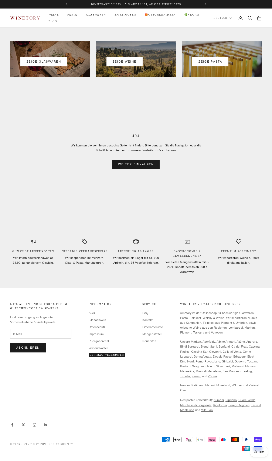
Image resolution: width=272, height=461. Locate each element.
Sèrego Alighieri (238, 405)
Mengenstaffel (152, 334)
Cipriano (231, 400)
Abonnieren (28, 347)
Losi (227, 366)
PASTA (72, 14)
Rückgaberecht (99, 341)
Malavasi (238, 366)
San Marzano (231, 371)
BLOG (52, 21)
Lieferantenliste (152, 327)
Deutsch (220, 18)
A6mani (219, 400)
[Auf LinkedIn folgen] (45, 425)
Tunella (185, 376)
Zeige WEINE (125, 61)
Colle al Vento (232, 351)
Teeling (247, 371)
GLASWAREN (96, 14)
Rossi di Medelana (208, 371)
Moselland (223, 385)
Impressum (96, 334)
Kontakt (147, 320)
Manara (250, 366)
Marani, (210, 385)
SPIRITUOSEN (125, 14)
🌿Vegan (191, 14)
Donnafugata (202, 356)
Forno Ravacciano (208, 361)
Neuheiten (149, 341)
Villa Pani (207, 410)
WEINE (53, 14)
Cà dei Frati (239, 346)
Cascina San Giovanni (206, 351)
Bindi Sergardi (189, 346)
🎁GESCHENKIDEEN (160, 14)
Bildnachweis (97, 320)
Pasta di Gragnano (192, 366)
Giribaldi (227, 361)
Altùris (241, 341)
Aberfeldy (209, 341)
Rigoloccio (220, 405)
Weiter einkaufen (136, 164)
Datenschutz (97, 327)
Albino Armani (226, 341)
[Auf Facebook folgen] (12, 425)
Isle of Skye (215, 366)
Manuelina (187, 371)
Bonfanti (224, 346)
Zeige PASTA (210, 61)
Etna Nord (187, 361)
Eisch (251, 356)
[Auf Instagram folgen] (34, 425)
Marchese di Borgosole (195, 405)
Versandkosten (99, 348)
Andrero (251, 341)
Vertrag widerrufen (107, 355)
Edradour (239, 356)
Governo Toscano (246, 361)
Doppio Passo (222, 356)
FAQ (145, 313)
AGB (92, 313)
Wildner (237, 385)
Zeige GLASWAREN (44, 61)
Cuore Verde (246, 400)
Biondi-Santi (209, 346)
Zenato (196, 376)
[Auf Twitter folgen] (23, 425)
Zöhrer (212, 376)
